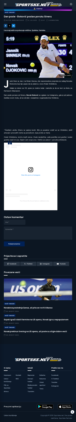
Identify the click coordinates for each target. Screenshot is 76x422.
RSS (17, 379)
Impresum (7, 375)
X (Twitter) (55, 379)
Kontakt (18, 375)
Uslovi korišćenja (10, 415)
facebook (13, 264)
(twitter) (29, 264)
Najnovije (31, 375)
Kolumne (42, 379)
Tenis (41, 389)
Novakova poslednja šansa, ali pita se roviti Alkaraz (28, 307)
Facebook (54, 375)
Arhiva (6, 391)
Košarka (42, 375)
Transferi (31, 391)
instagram (46, 264)
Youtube (54, 382)
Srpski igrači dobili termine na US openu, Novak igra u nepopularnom (36, 319)
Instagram (55, 386)
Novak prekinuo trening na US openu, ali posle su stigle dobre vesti (35, 331)
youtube (63, 264)
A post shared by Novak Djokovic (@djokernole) (34, 201)
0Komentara (54, 20)
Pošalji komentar (14, 244)
